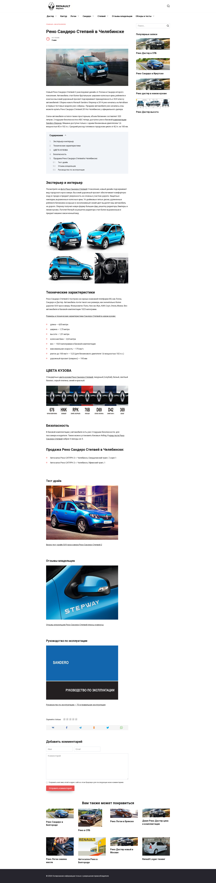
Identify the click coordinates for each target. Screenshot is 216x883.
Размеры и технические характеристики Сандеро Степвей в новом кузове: (81, 316)
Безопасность (59, 154)
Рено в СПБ (84, 830)
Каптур (63, 16)
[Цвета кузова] (87, 415)
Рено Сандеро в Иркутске (149, 73)
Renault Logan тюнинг (153, 859)
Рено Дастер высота (147, 112)
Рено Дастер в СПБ (146, 53)
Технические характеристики (67, 145)
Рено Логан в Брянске (122, 821)
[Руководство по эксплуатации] (82, 698)
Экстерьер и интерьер (63, 141)
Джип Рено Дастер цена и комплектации (155, 822)
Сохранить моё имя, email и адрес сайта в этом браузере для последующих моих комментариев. (86, 782)
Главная (49, 24)
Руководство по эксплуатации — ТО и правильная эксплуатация (76, 705)
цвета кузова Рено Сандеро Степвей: (76, 377)
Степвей (102, 16)
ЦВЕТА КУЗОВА (60, 150)
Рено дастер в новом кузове (151, 93)
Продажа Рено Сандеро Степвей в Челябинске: (75, 158)
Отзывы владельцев (122, 16)
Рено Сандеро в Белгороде (54, 823)
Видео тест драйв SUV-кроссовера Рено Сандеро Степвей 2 (74, 545)
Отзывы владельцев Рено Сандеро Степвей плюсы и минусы (75, 625)
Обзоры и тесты (144, 16)
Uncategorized (60, 24)
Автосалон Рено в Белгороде (88, 861)
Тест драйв (63, 162)
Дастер (50, 16)
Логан (73, 16)
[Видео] (82, 538)
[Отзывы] (82, 618)
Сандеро (87, 16)
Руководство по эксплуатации (71, 170)
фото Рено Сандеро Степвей (74, 189)
